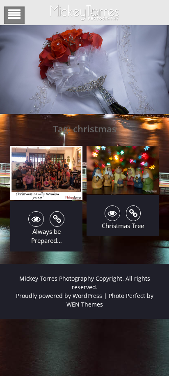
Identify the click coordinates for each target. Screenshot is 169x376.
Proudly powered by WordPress (59, 296)
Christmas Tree (123, 225)
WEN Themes (84, 304)
